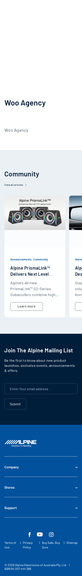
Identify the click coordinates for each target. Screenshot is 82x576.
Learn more (26, 306)
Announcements (20, 259)
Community (40, 259)
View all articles (13, 184)
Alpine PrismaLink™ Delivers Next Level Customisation (30, 274)
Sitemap (72, 542)
